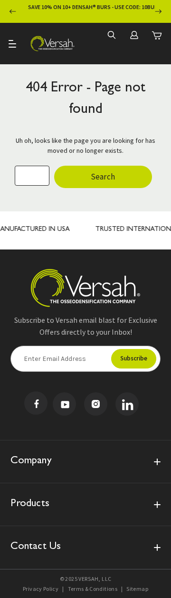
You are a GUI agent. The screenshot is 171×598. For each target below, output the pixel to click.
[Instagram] (96, 404)
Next (158, 12)
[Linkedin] (127, 404)
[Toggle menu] (13, 43)
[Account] (134, 35)
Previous (13, 12)
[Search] (111, 35)
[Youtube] (64, 404)
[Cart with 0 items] (157, 35)
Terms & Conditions (92, 588)
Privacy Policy (40, 588)
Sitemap (137, 588)
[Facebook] (36, 403)
